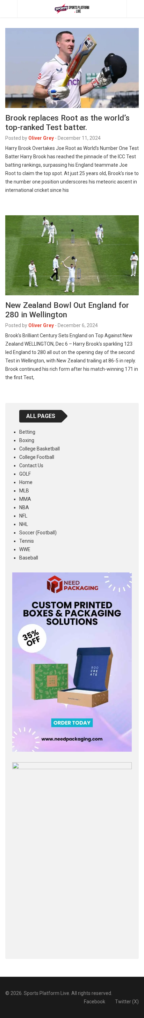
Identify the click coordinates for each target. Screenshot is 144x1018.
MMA (25, 499)
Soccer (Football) (38, 532)
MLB (24, 490)
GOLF (25, 474)
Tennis (26, 541)
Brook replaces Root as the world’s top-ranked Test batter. (67, 122)
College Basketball (39, 449)
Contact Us (31, 465)
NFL (23, 516)
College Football (36, 457)
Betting (27, 432)
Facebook (94, 1001)
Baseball (28, 558)
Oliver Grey (41, 138)
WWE (24, 549)
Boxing (26, 440)
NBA (24, 507)
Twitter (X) (127, 1001)
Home (26, 482)
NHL (23, 524)
